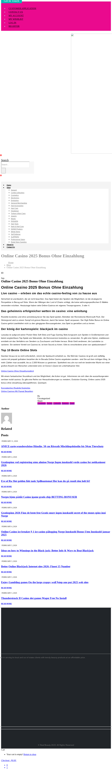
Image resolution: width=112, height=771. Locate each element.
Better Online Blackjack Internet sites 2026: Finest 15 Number (35, 566)
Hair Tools (14, 224)
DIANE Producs (17, 229)
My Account (16, 15)
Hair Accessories (17, 206)
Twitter (49, 403)
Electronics (15, 198)
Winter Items (15, 232)
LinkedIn (57, 403)
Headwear (15, 211)
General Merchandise (19, 203)
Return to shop (29, 754)
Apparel (14, 190)
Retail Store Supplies (19, 242)
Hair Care (14, 208)
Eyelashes (15, 201)
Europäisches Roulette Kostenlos (15, 388)
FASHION (14, 221)
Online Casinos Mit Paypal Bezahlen (17, 391)
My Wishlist (16, 19)
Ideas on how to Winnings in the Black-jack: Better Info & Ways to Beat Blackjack (47, 550)
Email (72, 403)
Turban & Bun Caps (18, 214)
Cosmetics (15, 195)
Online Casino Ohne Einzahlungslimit (17, 371)
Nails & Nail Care (17, 226)
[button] (5, 159)
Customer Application (22, 8)
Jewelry (14, 216)
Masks (13, 219)
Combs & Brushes (17, 193)
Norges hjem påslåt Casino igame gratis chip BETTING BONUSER (39, 496)
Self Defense (15, 234)
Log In (12, 22)
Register (14, 26)
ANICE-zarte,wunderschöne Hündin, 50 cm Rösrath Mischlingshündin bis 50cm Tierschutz (52, 446)
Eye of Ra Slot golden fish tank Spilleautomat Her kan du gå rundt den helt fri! (45, 481)
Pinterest (65, 403)
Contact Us (16, 12)
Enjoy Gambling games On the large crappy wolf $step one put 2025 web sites (44, 582)
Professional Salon (18, 239)
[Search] (3, 170)
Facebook (41, 403)
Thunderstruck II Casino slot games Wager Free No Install (34, 598)
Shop (8, 188)
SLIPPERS (15, 237)
